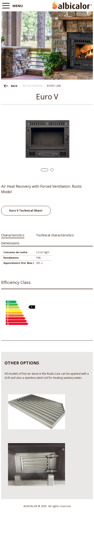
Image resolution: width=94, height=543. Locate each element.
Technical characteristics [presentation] (55, 235)
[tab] (12, 234)
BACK (14, 86)
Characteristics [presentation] (12, 235)
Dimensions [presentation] (10, 243)
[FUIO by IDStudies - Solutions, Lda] (47, 535)
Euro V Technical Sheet (25, 210)
